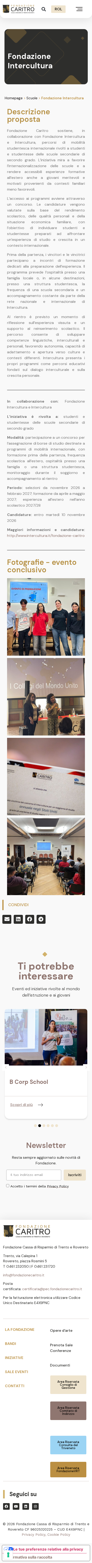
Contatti (14, 1385)
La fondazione (19, 1329)
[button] (44, 9)
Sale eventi (16, 1371)
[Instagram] (35, 1506)
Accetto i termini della (39, 1186)
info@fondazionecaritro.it (23, 1275)
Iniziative (14, 1357)
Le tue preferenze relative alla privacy (48, 1549)
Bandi (10, 1343)
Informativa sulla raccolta (29, 1557)
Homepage (14, 98)
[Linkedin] (25, 1506)
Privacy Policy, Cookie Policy (46, 1534)
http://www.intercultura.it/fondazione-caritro (46, 535)
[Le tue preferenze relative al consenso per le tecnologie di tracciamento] (8, 1554)
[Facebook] (6, 1506)
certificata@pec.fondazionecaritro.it (52, 1289)
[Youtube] (16, 1506)
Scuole (32, 98)
